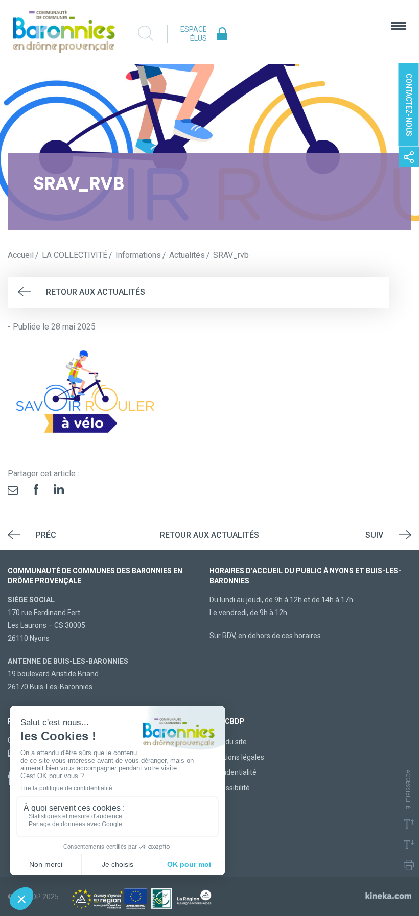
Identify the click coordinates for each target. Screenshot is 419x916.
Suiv (374, 535)
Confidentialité (233, 772)
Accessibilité (230, 788)
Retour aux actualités (95, 292)
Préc (46, 535)
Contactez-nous (409, 105)
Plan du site (228, 742)
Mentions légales (237, 757)
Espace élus (193, 33)
